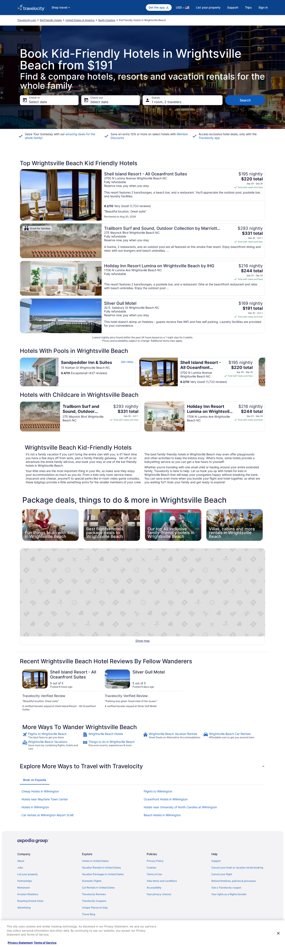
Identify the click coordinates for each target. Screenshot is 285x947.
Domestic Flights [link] (91, 880)
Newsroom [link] (23, 887)
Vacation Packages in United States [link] (103, 874)
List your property (208, 7)
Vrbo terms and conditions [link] (162, 880)
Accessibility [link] (154, 887)
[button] (142, 766)
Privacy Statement (20, 942)
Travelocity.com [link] (26, 20)
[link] (52, 735)
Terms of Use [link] (154, 874)
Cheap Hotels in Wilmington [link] (40, 791)
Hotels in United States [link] (95, 860)
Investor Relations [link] (27, 894)
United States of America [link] (80, 20)
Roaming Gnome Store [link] (30, 900)
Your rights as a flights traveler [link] (228, 894)
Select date (38, 102)
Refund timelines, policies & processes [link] (233, 880)
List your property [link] (27, 874)
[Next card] (265, 372)
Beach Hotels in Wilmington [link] (162, 815)
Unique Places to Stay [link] (95, 907)
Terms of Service (45, 942)
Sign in (263, 7)
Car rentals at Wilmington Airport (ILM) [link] (47, 815)
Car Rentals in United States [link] (98, 887)
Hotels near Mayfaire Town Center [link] (44, 799)
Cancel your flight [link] (221, 874)
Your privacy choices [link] (159, 894)
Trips (248, 7)
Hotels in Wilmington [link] (35, 807)
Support (232, 7)
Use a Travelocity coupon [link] (226, 887)
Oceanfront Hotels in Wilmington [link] (166, 799)
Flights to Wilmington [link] (158, 791)
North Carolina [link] (106, 20)
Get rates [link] (127, 362)
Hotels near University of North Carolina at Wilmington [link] (180, 807)
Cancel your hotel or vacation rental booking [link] (237, 867)
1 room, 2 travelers (166, 102)
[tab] (34, 780)
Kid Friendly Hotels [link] (51, 20)
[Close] (278, 933)
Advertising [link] (23, 907)
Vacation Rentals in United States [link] (101, 867)
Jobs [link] (20, 867)
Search (245, 100)
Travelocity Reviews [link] (94, 894)
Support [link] (216, 860)
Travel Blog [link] (88, 914)
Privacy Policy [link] (155, 860)
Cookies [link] (151, 867)
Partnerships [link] (24, 880)
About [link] (20, 860)
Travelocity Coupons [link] (94, 900)
